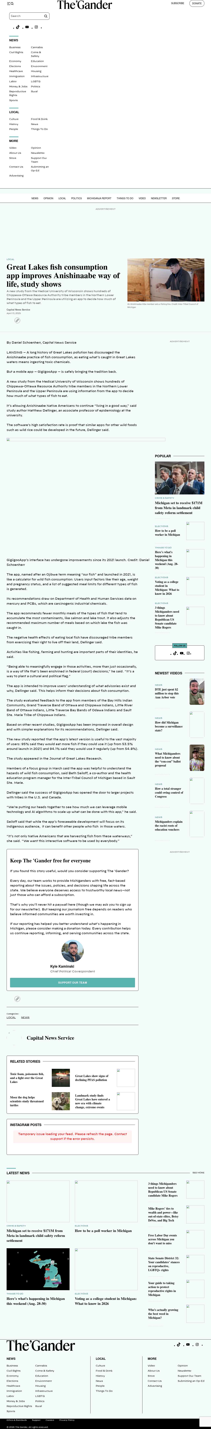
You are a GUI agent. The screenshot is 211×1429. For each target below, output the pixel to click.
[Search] (46, 16)
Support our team (72, 982)
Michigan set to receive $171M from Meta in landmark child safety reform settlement (178, 507)
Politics (35, 87)
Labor (13, 81)
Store (12, 158)
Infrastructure (39, 76)
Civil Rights (16, 52)
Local (62, 198)
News (34, 124)
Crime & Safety (164, 498)
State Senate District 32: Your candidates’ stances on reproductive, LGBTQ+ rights (164, 1264)
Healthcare (16, 71)
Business (14, 47)
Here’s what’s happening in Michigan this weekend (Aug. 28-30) (166, 560)
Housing (36, 71)
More (152, 1358)
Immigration (17, 76)
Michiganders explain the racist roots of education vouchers (168, 825)
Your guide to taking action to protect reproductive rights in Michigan (162, 1289)
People (13, 129)
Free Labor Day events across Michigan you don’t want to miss (162, 1239)
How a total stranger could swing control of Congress (169, 792)
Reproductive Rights (19, 1406)
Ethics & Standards (17, 1420)
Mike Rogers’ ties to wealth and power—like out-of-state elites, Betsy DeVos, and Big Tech (163, 1214)
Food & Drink (39, 119)
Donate (197, 3)
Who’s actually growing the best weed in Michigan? (163, 1314)
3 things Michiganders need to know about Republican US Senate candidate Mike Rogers (167, 617)
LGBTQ (35, 81)
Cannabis (37, 47)
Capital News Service (18, 309)
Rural (34, 91)
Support (36, 1420)
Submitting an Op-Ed (191, 1381)
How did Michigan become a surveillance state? (169, 726)
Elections (15, 66)
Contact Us (16, 167)
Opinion (36, 148)
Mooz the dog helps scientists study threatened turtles (27, 1101)
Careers (50, 1420)
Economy (15, 61)
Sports (13, 100)
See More (198, 1173)
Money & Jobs (18, 87)
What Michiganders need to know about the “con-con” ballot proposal (168, 759)
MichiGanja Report (99, 198)
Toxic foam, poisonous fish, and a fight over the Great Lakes (27, 1078)
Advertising (16, 176)
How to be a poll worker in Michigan (167, 532)
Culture (13, 119)
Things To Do (39, 129)
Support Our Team (189, 1376)
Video (12, 148)
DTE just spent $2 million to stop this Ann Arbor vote (167, 693)
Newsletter (38, 153)
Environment (39, 66)
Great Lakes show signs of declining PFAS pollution (91, 1078)
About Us (15, 153)
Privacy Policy (67, 1420)
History (13, 124)
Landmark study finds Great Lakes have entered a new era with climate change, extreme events (92, 1101)
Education (37, 61)
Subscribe (177, 3)
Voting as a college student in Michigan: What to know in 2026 (167, 588)
